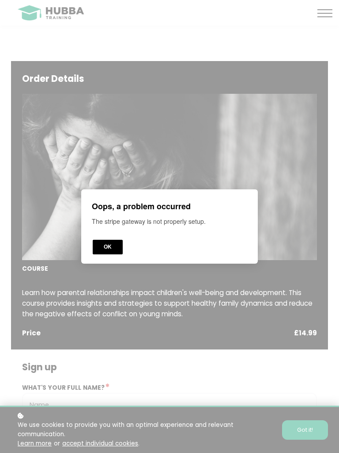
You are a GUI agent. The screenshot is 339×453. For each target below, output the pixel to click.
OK (108, 247)
